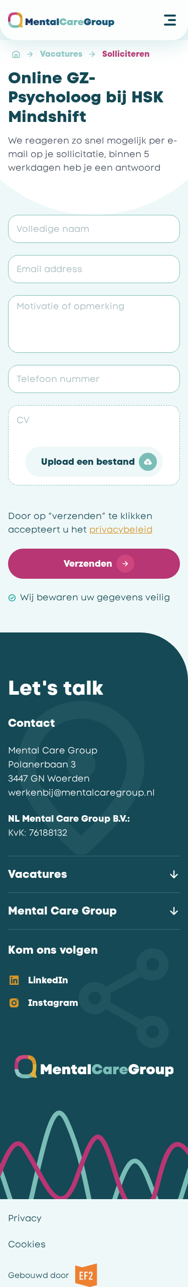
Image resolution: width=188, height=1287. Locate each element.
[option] (86, 981)
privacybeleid (120, 530)
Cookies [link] (27, 1244)
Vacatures (61, 54)
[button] (94, 462)
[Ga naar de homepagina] (61, 20)
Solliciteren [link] (125, 54)
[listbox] (86, 992)
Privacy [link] (25, 1218)
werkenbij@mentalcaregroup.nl (81, 793)
